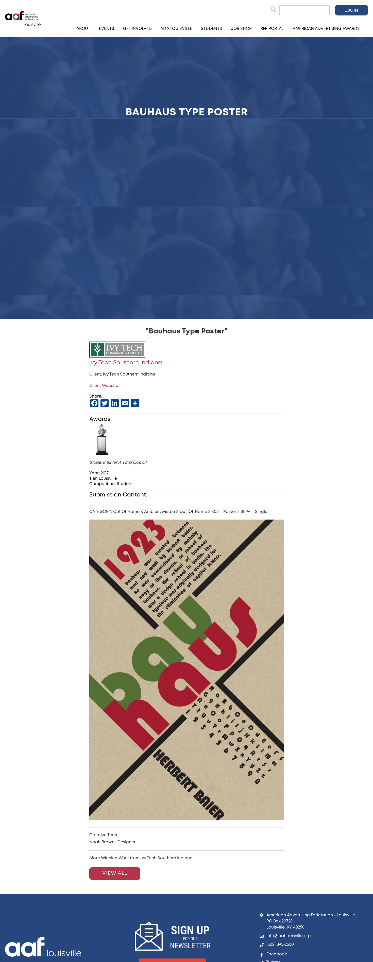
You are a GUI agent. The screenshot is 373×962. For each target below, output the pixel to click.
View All (114, 873)
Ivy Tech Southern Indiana (125, 362)
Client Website (103, 386)
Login (351, 10)
